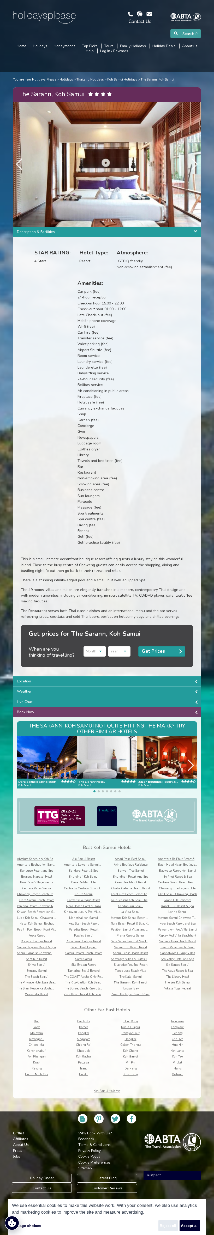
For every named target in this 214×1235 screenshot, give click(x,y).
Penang (178, 1033)
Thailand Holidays (90, 79)
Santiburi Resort (36, 959)
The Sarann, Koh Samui (157, 79)
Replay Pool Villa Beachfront (177, 936)
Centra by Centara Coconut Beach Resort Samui (96, 888)
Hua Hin (177, 1045)
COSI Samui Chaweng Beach (177, 894)
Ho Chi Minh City (36, 1074)
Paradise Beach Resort (83, 930)
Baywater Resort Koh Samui (177, 871)
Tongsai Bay (130, 989)
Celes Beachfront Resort (130, 882)
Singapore (83, 1039)
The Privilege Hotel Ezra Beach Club (40, 983)
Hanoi (178, 1069)
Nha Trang (130, 1074)
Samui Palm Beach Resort (177, 947)
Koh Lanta (178, 1051)
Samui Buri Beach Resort (130, 947)
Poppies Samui (83, 936)
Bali (36, 1021)
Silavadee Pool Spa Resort (130, 965)
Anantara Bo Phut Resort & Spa (179, 859)
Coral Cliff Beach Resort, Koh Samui (134, 894)
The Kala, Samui (131, 977)
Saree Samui (83, 959)
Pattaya (83, 1063)
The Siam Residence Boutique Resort (40, 989)
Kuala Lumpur (130, 1027)
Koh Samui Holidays (122, 79)
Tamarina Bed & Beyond (84, 971)
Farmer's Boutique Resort (83, 900)
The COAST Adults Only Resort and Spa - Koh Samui (99, 977)
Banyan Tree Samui (130, 871)
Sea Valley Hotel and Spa (177, 959)
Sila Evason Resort (83, 965)
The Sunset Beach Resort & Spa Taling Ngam (93, 989)
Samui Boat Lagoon (84, 947)
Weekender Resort (36, 994)
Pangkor (83, 1033)
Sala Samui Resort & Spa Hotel (131, 941)
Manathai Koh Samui (83, 918)
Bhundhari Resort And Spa (130, 877)
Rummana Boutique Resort (83, 941)
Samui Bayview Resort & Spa (36, 947)
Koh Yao (177, 1057)
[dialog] (107, 1217)
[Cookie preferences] (12, 1223)
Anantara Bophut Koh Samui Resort (41, 865)
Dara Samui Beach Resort (36, 900)
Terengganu (36, 1039)
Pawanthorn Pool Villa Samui (177, 930)
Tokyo (36, 1027)
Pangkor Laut (131, 1033)
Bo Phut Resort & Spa (177, 877)
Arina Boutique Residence (130, 865)
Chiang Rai (83, 1045)
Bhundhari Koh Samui (83, 877)
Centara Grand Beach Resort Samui (182, 882)
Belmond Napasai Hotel (36, 877)
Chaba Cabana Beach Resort (130, 888)
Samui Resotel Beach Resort (83, 953)
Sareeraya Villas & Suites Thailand (134, 959)
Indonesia (177, 1021)
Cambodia (83, 1021)
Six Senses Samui (177, 965)
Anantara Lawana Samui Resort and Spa (92, 865)
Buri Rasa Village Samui (36, 882)
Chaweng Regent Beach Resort (37, 894)
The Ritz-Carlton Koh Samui (83, 983)
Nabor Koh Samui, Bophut (37, 924)
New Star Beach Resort (83, 924)
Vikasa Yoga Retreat (177, 989)
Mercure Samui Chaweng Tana (178, 918)
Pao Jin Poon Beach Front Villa (37, 930)
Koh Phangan (36, 1057)
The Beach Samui (36, 977)
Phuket (177, 1063)
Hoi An (83, 1074)
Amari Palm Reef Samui (130, 859)
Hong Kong (130, 1021)
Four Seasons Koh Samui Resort (131, 900)
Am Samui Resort (83, 859)
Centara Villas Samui (36, 888)
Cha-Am (177, 1039)
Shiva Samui (36, 965)
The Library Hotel (177, 977)
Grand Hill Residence (177, 900)
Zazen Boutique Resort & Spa (130, 994)
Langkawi (177, 1027)
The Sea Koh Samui (178, 983)
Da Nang (130, 1069)
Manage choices (26, 1226)
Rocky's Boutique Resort (36, 941)
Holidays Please (44, 79)
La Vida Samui (130, 912)
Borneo (83, 1027)
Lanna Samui (177, 912)
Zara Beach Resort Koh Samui (83, 994)
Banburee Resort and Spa (37, 871)
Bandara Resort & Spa (83, 871)
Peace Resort (36, 936)
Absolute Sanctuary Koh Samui (37, 859)
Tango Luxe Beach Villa (130, 971)
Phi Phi (130, 1063)
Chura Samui (84, 894)
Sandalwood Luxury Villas (177, 953)
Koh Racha (83, 1057)
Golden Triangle (130, 1045)
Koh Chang (130, 1051)
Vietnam (177, 1074)
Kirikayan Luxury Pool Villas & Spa (87, 912)
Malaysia (36, 1033)
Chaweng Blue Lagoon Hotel (177, 888)
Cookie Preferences (94, 1162)
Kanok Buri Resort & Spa (177, 906)
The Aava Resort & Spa (177, 971)
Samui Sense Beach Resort (130, 953)
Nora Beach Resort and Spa (177, 924)
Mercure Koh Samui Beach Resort (132, 918)
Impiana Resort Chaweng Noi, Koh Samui (44, 906)
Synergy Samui (37, 971)
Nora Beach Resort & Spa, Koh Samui (135, 924)
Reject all (168, 1226)
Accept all (190, 1226)
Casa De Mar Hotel (83, 882)
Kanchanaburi (36, 1051)
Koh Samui (130, 1057)
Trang (83, 1069)
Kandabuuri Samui (130, 906)
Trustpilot (107, 810)
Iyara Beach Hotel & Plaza (83, 906)
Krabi (36, 1063)
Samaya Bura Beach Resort (177, 941)
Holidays (66, 79)
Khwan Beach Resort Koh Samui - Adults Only (48, 912)
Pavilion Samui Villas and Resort (132, 930)
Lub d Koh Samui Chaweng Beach (39, 918)
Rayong (37, 1069)
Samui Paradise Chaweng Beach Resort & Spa (47, 953)
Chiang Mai (37, 1045)
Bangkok (130, 1039)
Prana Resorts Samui (131, 936)
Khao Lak (83, 1051)
